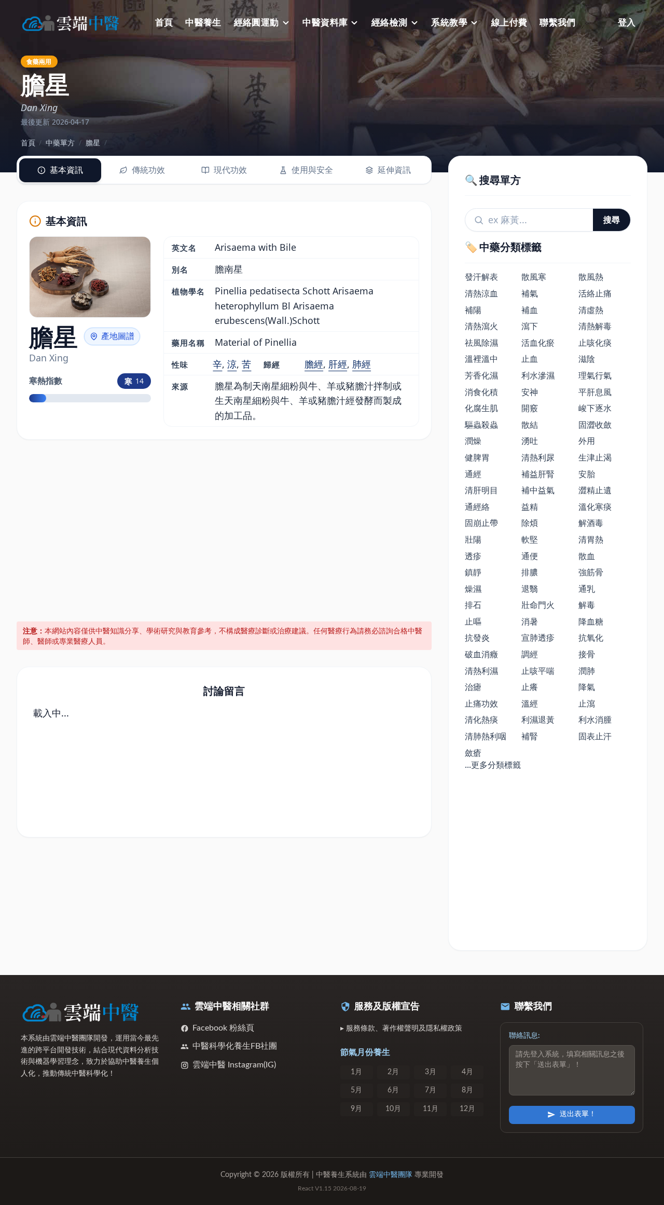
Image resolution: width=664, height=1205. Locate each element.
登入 (626, 22)
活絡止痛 (595, 293)
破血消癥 (481, 654)
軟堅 (529, 539)
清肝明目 (481, 490)
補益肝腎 (538, 474)
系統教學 (449, 22)
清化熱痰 (481, 719)
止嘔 (473, 621)
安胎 (586, 474)
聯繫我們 (558, 22)
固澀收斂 (595, 424)
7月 (430, 1090)
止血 (529, 358)
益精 (529, 506)
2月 (393, 1072)
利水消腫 (595, 719)
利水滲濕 (538, 375)
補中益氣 (538, 490)
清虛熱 (590, 310)
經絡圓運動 (256, 22)
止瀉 (586, 703)
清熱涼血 (481, 293)
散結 (529, 424)
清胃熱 (590, 539)
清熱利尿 (538, 457)
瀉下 (529, 326)
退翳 (529, 588)
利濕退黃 (538, 719)
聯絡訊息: (524, 1035)
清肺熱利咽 (485, 736)
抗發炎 (477, 637)
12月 (467, 1109)
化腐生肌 (481, 408)
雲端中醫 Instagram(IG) (234, 1065)
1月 (356, 1072)
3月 (430, 1072)
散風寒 (533, 276)
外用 (586, 440)
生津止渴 (595, 457)
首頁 (164, 22)
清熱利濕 (481, 670)
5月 (356, 1090)
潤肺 (586, 670)
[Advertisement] (224, 528)
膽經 (314, 364)
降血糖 (590, 621)
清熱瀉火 (481, 326)
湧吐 (529, 440)
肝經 (337, 364)
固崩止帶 (481, 523)
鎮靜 (473, 572)
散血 (586, 556)
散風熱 (590, 276)
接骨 (586, 654)
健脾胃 (477, 457)
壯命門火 (538, 605)
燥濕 (473, 588)
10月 (393, 1109)
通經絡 (477, 506)
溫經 (529, 703)
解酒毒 (590, 523)
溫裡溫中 (481, 358)
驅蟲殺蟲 (481, 424)
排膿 (529, 572)
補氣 (529, 293)
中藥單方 (60, 142)
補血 (529, 310)
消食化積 (481, 392)
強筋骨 (590, 572)
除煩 (529, 523)
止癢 (529, 687)
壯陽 (473, 539)
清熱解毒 (595, 326)
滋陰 (586, 358)
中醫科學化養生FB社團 (234, 1046)
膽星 (93, 142)
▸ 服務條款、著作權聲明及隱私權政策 (401, 1028)
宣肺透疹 (538, 637)
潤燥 (473, 440)
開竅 (529, 408)
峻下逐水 (595, 408)
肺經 (361, 364)
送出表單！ (578, 1114)
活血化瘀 (538, 342)
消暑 (529, 621)
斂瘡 (473, 753)
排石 (473, 605)
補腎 (529, 736)
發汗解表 (481, 276)
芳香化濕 (481, 375)
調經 (529, 654)
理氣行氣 (595, 375)
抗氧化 (590, 637)
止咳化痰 (595, 342)
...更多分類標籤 (493, 764)
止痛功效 (481, 703)
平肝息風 (595, 392)
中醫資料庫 (325, 22)
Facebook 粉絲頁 (223, 1028)
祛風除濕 (481, 342)
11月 (430, 1109)
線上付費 (509, 22)
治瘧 (473, 687)
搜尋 (611, 219)
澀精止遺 (595, 490)
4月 (467, 1072)
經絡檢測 (389, 22)
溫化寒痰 (595, 506)
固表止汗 (595, 736)
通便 (529, 556)
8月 (467, 1090)
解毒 (586, 605)
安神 (529, 392)
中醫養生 (203, 22)
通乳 (586, 588)
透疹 (473, 556)
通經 (473, 474)
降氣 (586, 687)
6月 (393, 1090)
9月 (356, 1109)
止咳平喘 (538, 670)
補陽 (473, 310)
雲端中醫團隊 (390, 1175)
